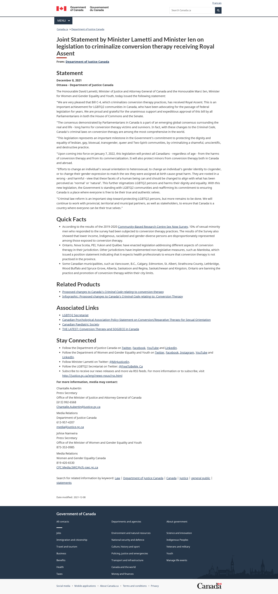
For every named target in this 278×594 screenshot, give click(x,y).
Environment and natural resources (131, 533)
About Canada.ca (109, 585)
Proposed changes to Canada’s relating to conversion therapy (113, 292)
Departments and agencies (126, 521)
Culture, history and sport (125, 546)
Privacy (155, 585)
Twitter (126, 348)
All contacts (62, 521)
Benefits (60, 560)
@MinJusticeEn (119, 362)
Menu (62, 20)
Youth (170, 553)
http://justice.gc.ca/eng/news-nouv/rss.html (92, 376)
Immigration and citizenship (71, 539)
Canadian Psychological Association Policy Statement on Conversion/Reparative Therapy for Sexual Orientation (136, 320)
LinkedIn (171, 348)
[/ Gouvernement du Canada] (82, 9)
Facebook (139, 348)
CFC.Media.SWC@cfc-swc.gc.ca (77, 467)
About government (177, 521)
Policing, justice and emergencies (129, 553)
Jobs (58, 533)
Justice (184, 478)
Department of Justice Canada (87, 29)
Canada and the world (123, 567)
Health (60, 567)
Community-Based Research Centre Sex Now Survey (153, 227)
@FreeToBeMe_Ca (131, 366)
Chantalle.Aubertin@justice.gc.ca (78, 407)
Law (117, 478)
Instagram (186, 352)
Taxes (59, 573)
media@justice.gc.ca (70, 427)
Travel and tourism (66, 546)
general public (200, 478)
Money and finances (122, 573)
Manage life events (177, 560)
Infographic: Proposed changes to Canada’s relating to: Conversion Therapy (122, 296)
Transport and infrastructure (127, 560)
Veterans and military (178, 546)
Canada (171, 478)
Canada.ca (62, 29)
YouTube (153, 348)
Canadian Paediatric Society (80, 324)
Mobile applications (85, 585)
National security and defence (127, 539)
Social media (63, 585)
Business (61, 553)
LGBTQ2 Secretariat (75, 315)
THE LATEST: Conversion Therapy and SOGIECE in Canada (100, 329)
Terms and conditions (135, 585)
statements (64, 483)
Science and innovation (179, 533)
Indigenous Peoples (177, 539)
